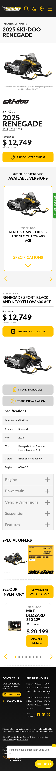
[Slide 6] (33, 657)
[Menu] (50, 9)
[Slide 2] (19, 657)
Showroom (7, 23)
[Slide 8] (40, 657)
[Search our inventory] (26, 8)
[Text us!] (44, 764)
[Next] (50, 279)
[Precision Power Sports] (11, 9)
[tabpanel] (38, 696)
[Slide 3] (22, 657)
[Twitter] (48, 715)
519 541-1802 (14, 700)
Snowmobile (21, 23)
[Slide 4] (26, 657)
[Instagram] (43, 715)
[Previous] (5, 279)
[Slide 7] (37, 657)
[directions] (42, 8)
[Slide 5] (29, 657)
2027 (5, 129)
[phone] (34, 8)
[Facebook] (38, 715)
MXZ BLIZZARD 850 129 (35, 615)
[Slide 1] (15, 657)
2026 (12, 129)
